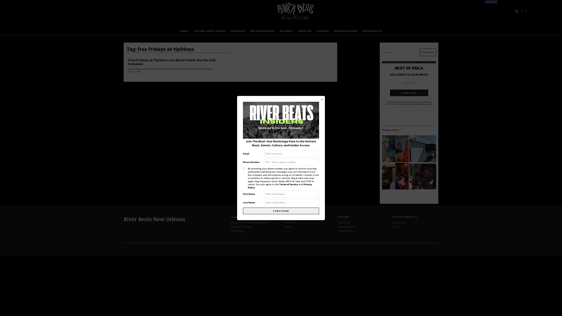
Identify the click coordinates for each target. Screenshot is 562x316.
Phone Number (251, 162)
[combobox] (267, 162)
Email (246, 153)
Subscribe (281, 211)
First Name (249, 194)
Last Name (249, 202)
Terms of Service (288, 184)
